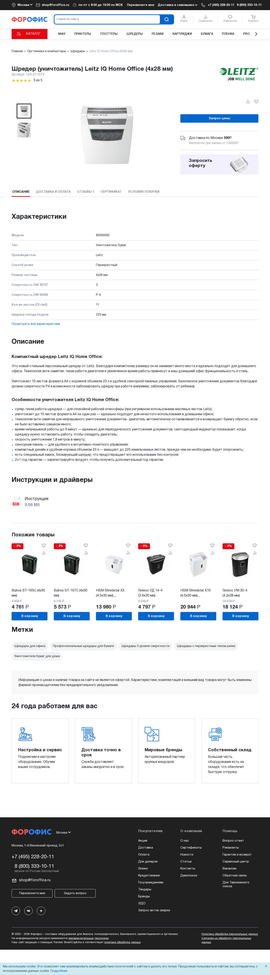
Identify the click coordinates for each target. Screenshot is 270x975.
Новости (186, 854)
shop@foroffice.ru (55, 5)
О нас (184, 840)
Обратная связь (235, 875)
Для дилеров (148, 861)
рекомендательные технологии (89, 938)
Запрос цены (219, 118)
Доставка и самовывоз (176, 5)
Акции (142, 840)
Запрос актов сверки (154, 910)
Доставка (145, 847)
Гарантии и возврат (237, 854)
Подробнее (58, 971)
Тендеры (144, 889)
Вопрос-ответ (233, 840)
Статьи (186, 861)
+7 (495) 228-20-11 (221, 5)
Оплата (143, 854)
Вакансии (229, 868)
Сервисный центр (236, 861)
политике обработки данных (122, 942)
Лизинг (143, 868)
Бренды (144, 896)
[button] (24, 111)
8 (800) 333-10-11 (249, 5)
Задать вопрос (75, 893)
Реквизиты (231, 847)
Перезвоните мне (140, 5)
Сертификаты (191, 847)
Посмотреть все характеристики (36, 324)
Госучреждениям (150, 882)
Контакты (187, 868)
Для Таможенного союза (236, 884)
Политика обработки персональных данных (229, 934)
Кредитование (149, 875)
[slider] (21, 80)
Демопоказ (188, 875)
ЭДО (142, 903)
